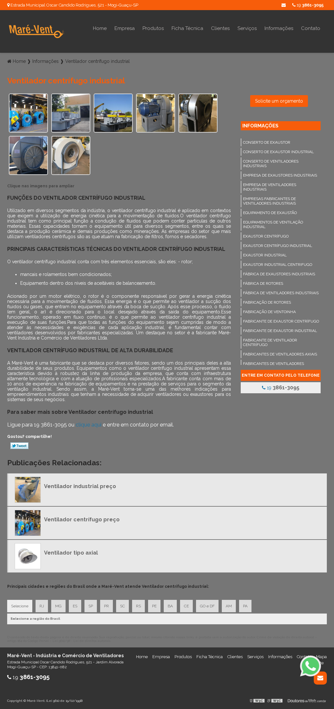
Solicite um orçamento (279, 101)
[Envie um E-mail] (283, 5)
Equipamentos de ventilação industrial (273, 224)
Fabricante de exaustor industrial (280, 330)
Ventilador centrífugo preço (82, 519)
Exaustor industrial (265, 255)
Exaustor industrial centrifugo (277, 264)
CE (186, 606)
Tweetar (19, 445)
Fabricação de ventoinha (269, 312)
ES (75, 606)
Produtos (153, 28)
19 (310, 5)
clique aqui (88, 425)
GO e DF (207, 606)
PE (154, 606)
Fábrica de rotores (263, 283)
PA (245, 606)
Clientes (220, 28)
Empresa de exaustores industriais (280, 175)
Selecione (19, 606)
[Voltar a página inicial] (36, 31)
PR (106, 606)
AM (229, 606)
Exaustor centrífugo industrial (277, 245)
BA (170, 606)
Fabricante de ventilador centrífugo (270, 342)
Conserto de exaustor (266, 142)
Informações (279, 28)
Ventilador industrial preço (80, 486)
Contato (310, 28)
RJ (41, 606)
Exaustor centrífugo (266, 236)
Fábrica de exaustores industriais (279, 274)
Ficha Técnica (187, 28)
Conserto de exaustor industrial (278, 152)
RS (138, 606)
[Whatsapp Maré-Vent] (310, 666)
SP (90, 606)
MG (58, 606)
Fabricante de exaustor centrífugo (281, 321)
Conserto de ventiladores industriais (270, 163)
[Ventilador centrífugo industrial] (28, 112)
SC (122, 606)
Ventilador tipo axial (71, 553)
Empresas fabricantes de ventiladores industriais (269, 201)
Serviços (247, 28)
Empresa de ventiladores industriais (269, 187)
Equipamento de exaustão (270, 212)
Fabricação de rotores (267, 302)
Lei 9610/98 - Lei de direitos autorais (81, 641)
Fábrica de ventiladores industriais (281, 293)
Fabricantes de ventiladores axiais (280, 354)
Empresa (124, 28)
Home (100, 28)
